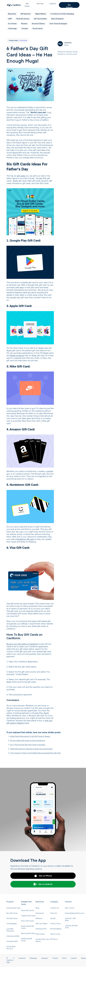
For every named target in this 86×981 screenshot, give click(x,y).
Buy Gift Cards (12, 913)
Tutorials (24, 28)
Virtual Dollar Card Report (43, 940)
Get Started (69, 6)
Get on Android (45, 884)
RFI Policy (54, 939)
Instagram (44, 958)
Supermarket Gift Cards (27, 927)
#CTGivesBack (55, 929)
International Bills (13, 936)
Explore (53, 4)
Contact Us (54, 908)
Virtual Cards (37, 28)
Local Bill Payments (10, 930)
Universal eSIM (12, 941)
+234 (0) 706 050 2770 (71, 927)
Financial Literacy (22, 19)
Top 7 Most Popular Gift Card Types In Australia (27, 745)
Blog (37, 908)
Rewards (39, 918)
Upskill (52, 918)
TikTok (64, 958)
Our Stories (12, 23)
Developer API (41, 929)
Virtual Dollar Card (13, 908)
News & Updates (57, 19)
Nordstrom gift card (25, 539)
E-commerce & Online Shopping (62, 14)
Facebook (22, 958)
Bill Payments (26, 14)
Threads (55, 958)
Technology (12, 28)
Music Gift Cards (27, 921)
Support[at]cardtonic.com (72, 913)
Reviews (24, 23)
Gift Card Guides (40, 19)
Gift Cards (27, 5)
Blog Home (12, 14)
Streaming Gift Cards (26, 940)
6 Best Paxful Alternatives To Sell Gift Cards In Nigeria (30, 736)
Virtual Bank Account (11, 947)
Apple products (17, 356)
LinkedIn (74, 958)
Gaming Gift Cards (28, 933)
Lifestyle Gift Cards (28, 916)
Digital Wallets (40, 14)
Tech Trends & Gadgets (58, 23)
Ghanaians (40, 913)
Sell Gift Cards (12, 918)
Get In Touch (69, 908)
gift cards (21, 176)
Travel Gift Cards (27, 910)
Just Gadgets (12, 923)
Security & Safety (38, 23)
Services (40, 4)
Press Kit (53, 913)
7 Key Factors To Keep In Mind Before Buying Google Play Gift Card (35, 753)
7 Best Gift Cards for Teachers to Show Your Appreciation (31, 749)
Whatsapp (33, 958)
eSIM (10, 19)
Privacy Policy (55, 923)
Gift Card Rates (41, 923)
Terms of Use (55, 934)
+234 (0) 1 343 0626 (70, 919)
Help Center (40, 934)
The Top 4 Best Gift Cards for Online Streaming (27, 740)
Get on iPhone (45, 875)
